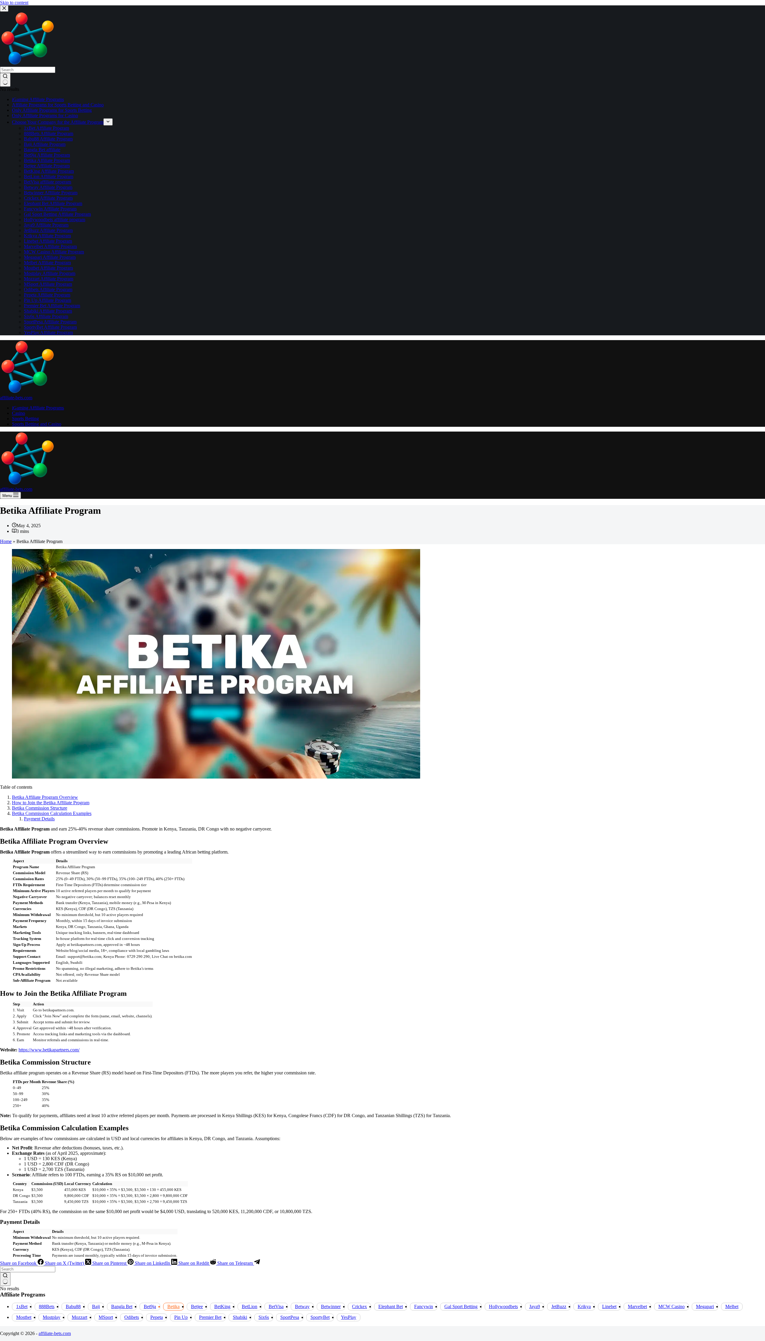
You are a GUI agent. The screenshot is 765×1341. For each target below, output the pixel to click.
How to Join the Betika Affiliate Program (50, 802)
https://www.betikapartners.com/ (49, 1049)
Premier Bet (210, 1317)
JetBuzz (558, 1306)
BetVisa (276, 1306)
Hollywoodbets (503, 1306)
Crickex (359, 1306)
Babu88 (73, 1306)
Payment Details (39, 818)
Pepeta (156, 1317)
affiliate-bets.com (16, 397)
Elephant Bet (390, 1306)
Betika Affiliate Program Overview (45, 797)
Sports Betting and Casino (36, 423)
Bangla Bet (121, 1306)
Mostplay (51, 1317)
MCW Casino (671, 1306)
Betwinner (331, 1306)
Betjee (197, 1306)
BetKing (222, 1306)
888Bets (46, 1306)
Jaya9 (534, 1306)
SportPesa (289, 1317)
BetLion (249, 1306)
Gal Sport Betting (461, 1306)
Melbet (731, 1306)
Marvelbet (637, 1306)
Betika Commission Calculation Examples (51, 813)
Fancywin (423, 1306)
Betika (173, 1306)
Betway (302, 1306)
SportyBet (320, 1317)
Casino (18, 413)
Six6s (263, 1317)
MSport (106, 1317)
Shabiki (240, 1317)
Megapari (705, 1306)
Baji (96, 1306)
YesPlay (348, 1317)
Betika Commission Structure (39, 808)
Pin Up (181, 1317)
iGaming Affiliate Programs (38, 407)
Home (6, 541)
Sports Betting (25, 418)
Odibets (131, 1317)
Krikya (584, 1306)
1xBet (21, 1306)
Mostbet (23, 1317)
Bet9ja (150, 1306)
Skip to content (14, 2)
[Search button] (5, 1279)
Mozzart (79, 1317)
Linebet (609, 1306)
